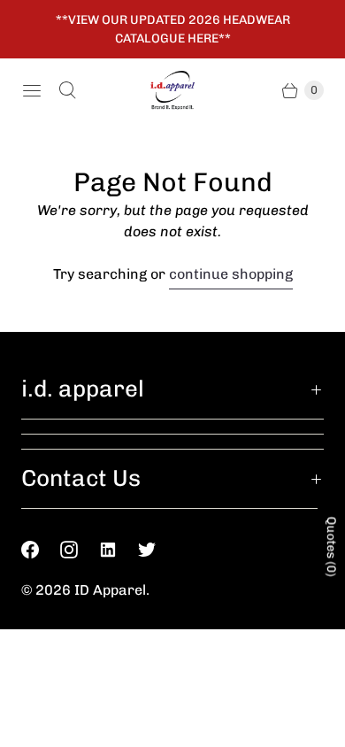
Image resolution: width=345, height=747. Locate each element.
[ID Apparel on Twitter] (157, 549)
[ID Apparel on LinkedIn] (118, 549)
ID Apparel (110, 589)
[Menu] (32, 90)
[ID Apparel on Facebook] (40, 549)
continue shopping (231, 274)
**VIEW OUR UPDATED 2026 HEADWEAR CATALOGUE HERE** (173, 29)
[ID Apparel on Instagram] (79, 549)
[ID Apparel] (172, 91)
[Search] (67, 90)
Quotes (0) (331, 547)
